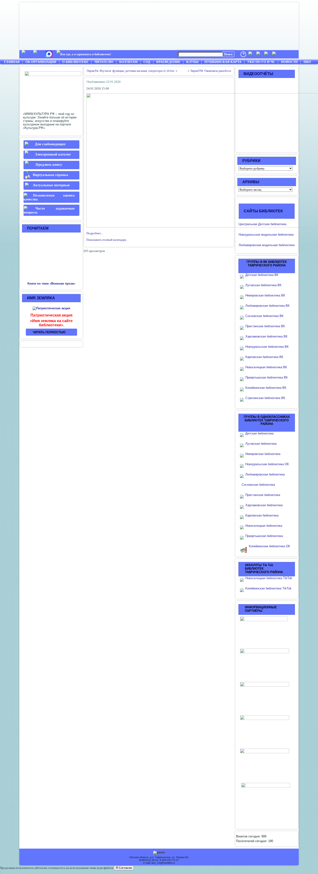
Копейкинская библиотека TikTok (268, 588)
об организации (40, 62)
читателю (103, 62)
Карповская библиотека (261, 515)
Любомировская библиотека (265, 474)
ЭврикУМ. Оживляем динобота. (211, 70)
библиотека (285, 234)
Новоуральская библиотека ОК (267, 464)
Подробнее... (94, 233)
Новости (289, 62)
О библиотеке (75, 62)
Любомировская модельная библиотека (266, 245)
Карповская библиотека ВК (264, 357)
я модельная (268, 234)
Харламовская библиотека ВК (266, 336)
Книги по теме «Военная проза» (51, 283)
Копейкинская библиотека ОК (269, 546)
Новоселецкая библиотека (263, 525)
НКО (307, 62)
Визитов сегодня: (248, 836)
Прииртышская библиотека (264, 536)
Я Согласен (124, 868)
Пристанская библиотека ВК (265, 326)
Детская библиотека (259, 433)
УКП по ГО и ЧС (261, 62)
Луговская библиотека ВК (263, 285)
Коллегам (128, 62)
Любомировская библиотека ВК (267, 305)
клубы (192, 62)
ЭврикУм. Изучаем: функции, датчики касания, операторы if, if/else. (130, 70)
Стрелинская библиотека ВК (266, 398)
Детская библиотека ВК (261, 275)
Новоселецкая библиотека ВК (266, 367)
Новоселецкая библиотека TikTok (268, 578)
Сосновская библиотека (258, 484)
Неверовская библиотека (262, 454)
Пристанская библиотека (262, 495)
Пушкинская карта (222, 62)
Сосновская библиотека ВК (264, 316)
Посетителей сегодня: (252, 841)
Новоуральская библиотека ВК (267, 346)
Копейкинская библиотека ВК (267, 387)
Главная (12, 62)
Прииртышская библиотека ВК (266, 377)
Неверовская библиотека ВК (265, 295)
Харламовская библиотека (264, 505)
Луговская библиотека (261, 443)
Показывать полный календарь (106, 239)
